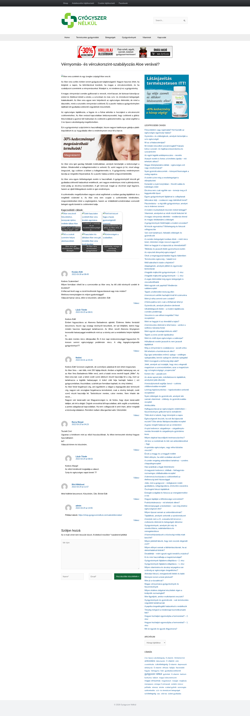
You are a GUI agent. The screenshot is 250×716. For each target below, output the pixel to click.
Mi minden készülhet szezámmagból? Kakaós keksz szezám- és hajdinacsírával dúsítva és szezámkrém (164, 149)
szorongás (182, 687)
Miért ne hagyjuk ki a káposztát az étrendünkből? (165, 245)
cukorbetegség (161, 664)
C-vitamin (170, 661)
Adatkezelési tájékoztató (83, 3)
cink (177, 661)
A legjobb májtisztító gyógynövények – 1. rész (164, 276)
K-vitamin (175, 674)
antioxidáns (150, 661)
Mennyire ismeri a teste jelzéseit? (159, 577)
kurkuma (148, 678)
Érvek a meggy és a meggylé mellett (160, 454)
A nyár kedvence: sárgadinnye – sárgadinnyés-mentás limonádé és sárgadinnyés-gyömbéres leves (165, 431)
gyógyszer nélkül (153, 674)
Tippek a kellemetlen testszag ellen (159, 292)
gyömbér (166, 674)
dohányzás (149, 668)
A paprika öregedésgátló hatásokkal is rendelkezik (166, 606)
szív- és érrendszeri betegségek (168, 690)
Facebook (123, 3)
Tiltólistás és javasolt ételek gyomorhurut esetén (165, 249)
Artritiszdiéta (150, 405)
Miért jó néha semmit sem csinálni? (160, 298)
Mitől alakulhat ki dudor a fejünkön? (159, 262)
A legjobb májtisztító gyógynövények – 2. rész (164, 272)
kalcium (183, 674)
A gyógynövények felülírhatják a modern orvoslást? (166, 223)
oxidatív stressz (177, 684)
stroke (161, 687)
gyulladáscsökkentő (173, 671)
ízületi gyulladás (174, 694)
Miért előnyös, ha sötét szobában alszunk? (163, 457)
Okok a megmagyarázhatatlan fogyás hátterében (165, 256)
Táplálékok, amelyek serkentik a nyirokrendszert (165, 516)
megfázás (183, 681)
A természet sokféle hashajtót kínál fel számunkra (166, 295)
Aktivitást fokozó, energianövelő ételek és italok (165, 574)
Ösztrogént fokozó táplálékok (157, 489)
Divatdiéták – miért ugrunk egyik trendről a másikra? (167, 554)
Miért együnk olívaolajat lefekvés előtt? (161, 331)
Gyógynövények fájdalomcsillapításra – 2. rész (164, 560)
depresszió (182, 664)
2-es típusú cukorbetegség (155, 658)
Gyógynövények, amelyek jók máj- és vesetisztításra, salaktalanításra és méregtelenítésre (161, 528)
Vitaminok (147, 37)
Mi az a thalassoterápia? (155, 142)
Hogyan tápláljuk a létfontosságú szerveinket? (164, 499)
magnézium (166, 681)
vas (158, 694)
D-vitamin (173, 664)
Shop (65, 3)
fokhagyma (155, 671)
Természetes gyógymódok (87, 37)
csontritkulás (149, 664)
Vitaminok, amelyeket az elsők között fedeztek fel (166, 213)
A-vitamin (169, 658)
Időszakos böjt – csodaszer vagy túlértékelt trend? (166, 200)
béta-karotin (160, 661)
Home (67, 37)
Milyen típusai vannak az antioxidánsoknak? (163, 512)
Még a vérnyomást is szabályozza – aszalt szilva (165, 348)
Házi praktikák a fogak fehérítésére (159, 467)
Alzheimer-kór (179, 658)
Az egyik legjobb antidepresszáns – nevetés (163, 155)
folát (162, 671)
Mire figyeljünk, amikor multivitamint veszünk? (164, 596)
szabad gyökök (171, 687)
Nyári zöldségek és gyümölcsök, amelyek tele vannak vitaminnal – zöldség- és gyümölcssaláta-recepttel (165, 399)
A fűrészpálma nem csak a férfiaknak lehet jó (164, 302)
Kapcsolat (162, 37)
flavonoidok (180, 668)
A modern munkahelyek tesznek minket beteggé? (166, 210)
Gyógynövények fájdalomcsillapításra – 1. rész (164, 564)
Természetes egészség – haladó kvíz (160, 259)
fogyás (147, 671)
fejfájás (172, 668)
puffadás (148, 687)
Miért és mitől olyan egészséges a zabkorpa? (164, 338)
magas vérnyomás (153, 681)
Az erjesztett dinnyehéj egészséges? (160, 252)
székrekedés (150, 690)
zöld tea (164, 694)
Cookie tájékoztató (106, 3)
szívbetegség (150, 694)
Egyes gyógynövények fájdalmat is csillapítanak (165, 196)
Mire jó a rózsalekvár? (154, 580)
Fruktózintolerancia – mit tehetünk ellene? (162, 502)
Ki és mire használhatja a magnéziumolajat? (163, 557)
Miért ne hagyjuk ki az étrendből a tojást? (162, 321)
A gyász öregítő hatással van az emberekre (163, 425)
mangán (175, 681)
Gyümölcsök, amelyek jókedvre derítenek (162, 305)
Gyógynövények (129, 37)
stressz (155, 687)
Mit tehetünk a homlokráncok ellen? (160, 351)
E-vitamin (157, 668)
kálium (155, 678)
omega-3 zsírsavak (162, 684)
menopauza (149, 684)
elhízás (165, 668)
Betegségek (110, 37)
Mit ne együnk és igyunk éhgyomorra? (161, 629)
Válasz (136, 303)
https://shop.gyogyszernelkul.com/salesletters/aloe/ (100, 515)
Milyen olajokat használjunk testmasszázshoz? (165, 437)
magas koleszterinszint (168, 678)
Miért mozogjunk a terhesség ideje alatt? (162, 361)
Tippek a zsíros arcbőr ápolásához (159, 335)
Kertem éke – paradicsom (156, 374)
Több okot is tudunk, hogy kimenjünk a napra (164, 415)
